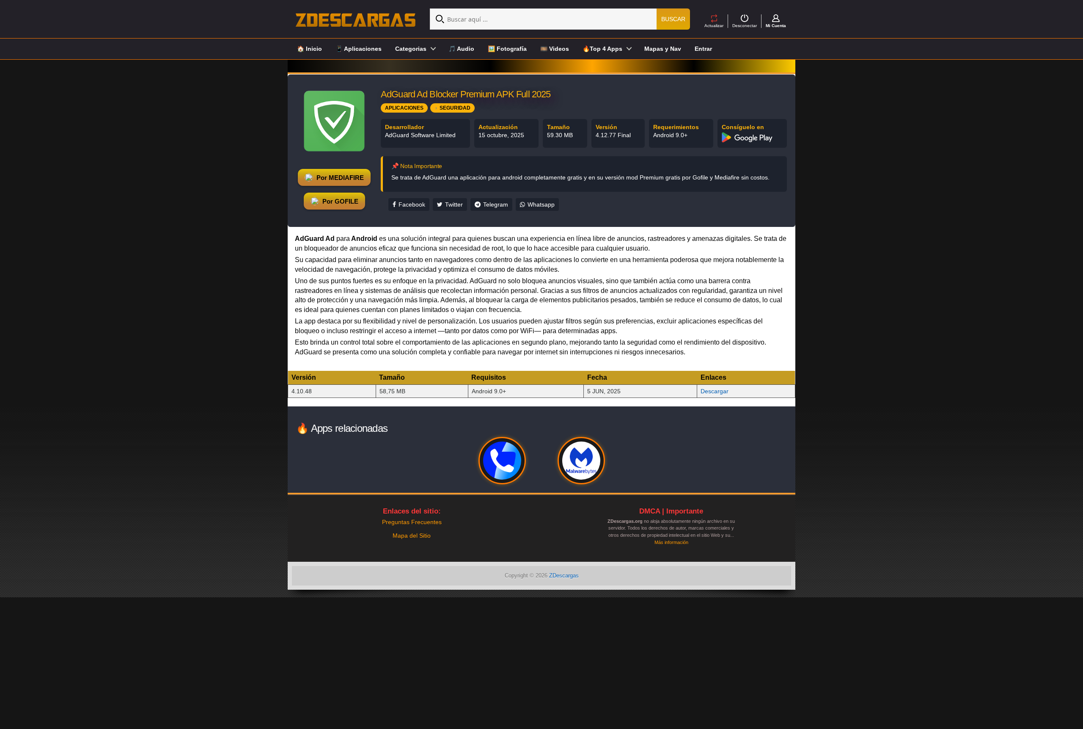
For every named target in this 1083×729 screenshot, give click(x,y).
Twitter (454, 204)
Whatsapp (541, 204)
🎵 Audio (461, 48)
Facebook (412, 204)
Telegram (495, 204)
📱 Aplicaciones (358, 48)
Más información (671, 542)
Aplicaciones (404, 108)
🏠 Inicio (309, 48)
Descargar (714, 391)
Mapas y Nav (662, 48)
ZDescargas (564, 575)
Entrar (703, 48)
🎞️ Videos (554, 48)
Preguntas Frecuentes (412, 522)
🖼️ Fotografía (507, 48)
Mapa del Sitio (412, 535)
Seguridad (455, 108)
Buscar (673, 19)
